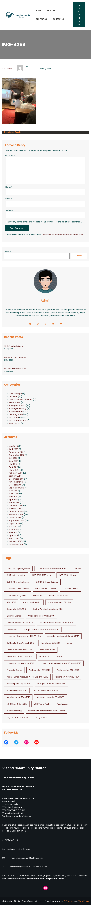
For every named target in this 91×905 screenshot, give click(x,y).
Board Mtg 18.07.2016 (16, 609)
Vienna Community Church (24, 768)
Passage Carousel (17, 405)
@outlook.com (36, 858)
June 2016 (13, 493)
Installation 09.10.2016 (51, 643)
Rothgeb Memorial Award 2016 (51, 683)
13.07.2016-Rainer (70, 588)
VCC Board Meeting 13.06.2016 (50, 697)
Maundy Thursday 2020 (15, 368)
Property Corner (14, 670)
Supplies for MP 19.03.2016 (18, 697)
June (69, 643)
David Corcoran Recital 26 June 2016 (56, 622)
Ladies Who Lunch (47, 649)
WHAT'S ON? (14, 423)
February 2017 (15, 473)
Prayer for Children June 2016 (20, 663)
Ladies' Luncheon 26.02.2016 (19, 649)
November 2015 (16, 514)
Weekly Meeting (14, 710)
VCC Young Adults (42, 704)
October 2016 (15, 484)
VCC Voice (7, 68)
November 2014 (16, 544)
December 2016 (16, 479)
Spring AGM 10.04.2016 (17, 690)
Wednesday (62, 704)
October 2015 (15, 517)
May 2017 (13, 464)
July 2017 (13, 458)
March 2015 (14, 538)
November (44, 656)
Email (8, 198)
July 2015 (13, 526)
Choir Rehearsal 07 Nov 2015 (41, 616)
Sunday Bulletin (16, 411)
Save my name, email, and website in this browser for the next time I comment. (45, 221)
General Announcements (20, 399)
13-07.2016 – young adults (18, 568)
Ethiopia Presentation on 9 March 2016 (41, 629)
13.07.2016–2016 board (42, 575)
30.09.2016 (11, 602)
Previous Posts (12, 132)
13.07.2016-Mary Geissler (47, 582)
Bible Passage (15, 393)
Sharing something (17, 408)
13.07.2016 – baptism (16, 575)
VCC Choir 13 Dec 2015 (17, 704)
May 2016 (13, 496)
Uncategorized (16, 414)
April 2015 (13, 535)
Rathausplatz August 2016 (18, 683)
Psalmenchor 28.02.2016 (68, 670)
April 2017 (13, 467)
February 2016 (15, 505)
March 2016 (14, 502)
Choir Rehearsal (14, 616)
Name (8, 187)
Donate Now (79, 14)
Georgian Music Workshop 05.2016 (63, 636)
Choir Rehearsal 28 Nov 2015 (20, 622)
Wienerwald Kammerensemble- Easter (46, 710)
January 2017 (15, 476)
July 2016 (13, 490)
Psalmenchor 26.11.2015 (39, 670)
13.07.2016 (77, 568)
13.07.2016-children (67, 575)
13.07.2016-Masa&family (18, 588)
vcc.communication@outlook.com (46, 878)
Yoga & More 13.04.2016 (17, 717)
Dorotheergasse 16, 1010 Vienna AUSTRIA (28, 866)
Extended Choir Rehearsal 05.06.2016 (24, 636)
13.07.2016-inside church (18, 582)
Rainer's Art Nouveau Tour (67, 677)
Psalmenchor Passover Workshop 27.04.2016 (27, 677)
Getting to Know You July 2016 (20, 643)
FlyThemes (69, 901)
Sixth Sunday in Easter (14, 346)
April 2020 (13, 449)
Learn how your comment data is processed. (62, 234)
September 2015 (16, 520)
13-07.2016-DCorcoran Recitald (51, 568)
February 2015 (15, 541)
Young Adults (41, 717)
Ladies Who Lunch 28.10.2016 (19, 656)
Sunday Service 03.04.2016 (46, 690)
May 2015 (13, 532)
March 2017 (14, 470)
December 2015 (16, 511)
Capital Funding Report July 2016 (47, 609)
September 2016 (16, 487)
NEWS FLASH (14, 402)
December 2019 (16, 452)
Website (9, 210)
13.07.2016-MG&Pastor (45, 588)
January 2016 (15, 508)
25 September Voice (58, 595)
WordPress (83, 901)
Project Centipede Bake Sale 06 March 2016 (61, 663)
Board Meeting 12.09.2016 (59, 602)
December (12, 629)
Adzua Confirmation (32, 602)
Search (7, 251)
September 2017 (16, 455)
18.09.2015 (37, 595)
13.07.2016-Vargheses (16, 595)
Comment (10, 155)
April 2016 (13, 499)
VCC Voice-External (18, 420)
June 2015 (13, 529)
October (60, 656)
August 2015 (14, 523)
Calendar (13, 396)
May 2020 (13, 446)
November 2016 (16, 482)
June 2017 (13, 461)
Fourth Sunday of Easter (15, 357)
